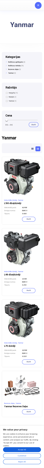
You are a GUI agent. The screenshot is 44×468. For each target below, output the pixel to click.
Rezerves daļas (9, 403)
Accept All (22, 449)
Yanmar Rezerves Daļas (16, 406)
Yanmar (20, 200)
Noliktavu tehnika (14, 66)
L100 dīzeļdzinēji (12, 203)
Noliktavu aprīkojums (15, 62)
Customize (22, 456)
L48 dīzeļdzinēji (12, 274)
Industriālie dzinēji (10, 200)
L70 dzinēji (9, 346)
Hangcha (13, 93)
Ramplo (12, 97)
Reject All (22, 462)
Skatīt (33, 124)
